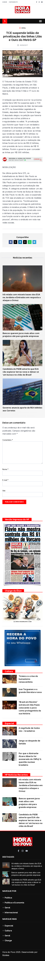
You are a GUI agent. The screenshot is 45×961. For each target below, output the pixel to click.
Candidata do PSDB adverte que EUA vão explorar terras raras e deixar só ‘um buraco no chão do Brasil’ (21, 372)
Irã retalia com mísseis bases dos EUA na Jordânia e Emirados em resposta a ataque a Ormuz (22, 297)
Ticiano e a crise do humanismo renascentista (28, 679)
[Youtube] (42, 2)
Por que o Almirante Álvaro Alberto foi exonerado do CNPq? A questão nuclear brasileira (30, 759)
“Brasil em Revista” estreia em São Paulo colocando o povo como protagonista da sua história (30, 708)
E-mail (5, 480)
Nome (5, 469)
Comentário (7, 440)
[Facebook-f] (36, 2)
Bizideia (5, 955)
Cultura (9, 671)
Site (3, 491)
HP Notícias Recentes (16, 775)
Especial (9, 723)
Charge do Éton (13, 591)
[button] (40, 21)
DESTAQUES (8, 857)
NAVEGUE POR (9, 891)
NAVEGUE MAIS (9, 919)
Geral (23, 28)
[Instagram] (39, 2)
